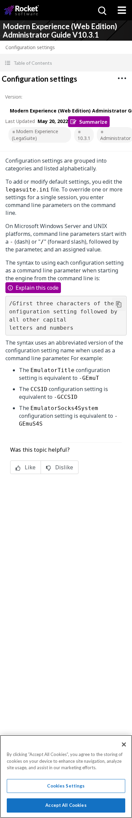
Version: (13, 97)
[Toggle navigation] (122, 10)
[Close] (123, 744)
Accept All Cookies (65, 805)
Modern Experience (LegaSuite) (35, 134)
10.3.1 (84, 138)
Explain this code (37, 287)
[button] (66, 62)
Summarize (93, 121)
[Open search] (101, 10)
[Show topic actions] (122, 78)
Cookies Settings (66, 786)
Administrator (115, 138)
